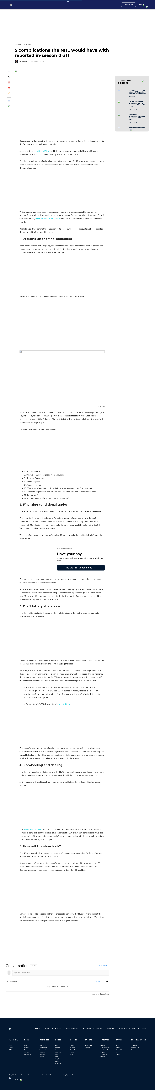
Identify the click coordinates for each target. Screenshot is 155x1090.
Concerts (87, 1047)
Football (72, 1052)
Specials (57, 1061)
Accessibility (87, 1028)
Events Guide (88, 1045)
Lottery (11, 1047)
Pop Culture (104, 1054)
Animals (26, 1052)
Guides (118, 1047)
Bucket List (119, 1049)
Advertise (58, 1028)
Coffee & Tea (58, 1063)
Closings (57, 1049)
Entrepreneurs (135, 1047)
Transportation (43, 1049)
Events (56, 1056)
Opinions (42, 1056)
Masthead (99, 1028)
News (10, 1045)
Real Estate (43, 1045)
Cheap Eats (58, 1059)
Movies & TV (27, 1054)
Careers (143, 1028)
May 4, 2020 (64, 704)
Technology (134, 1045)
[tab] (12, 981)
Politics (11, 1049)
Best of (57, 1054)
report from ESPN (41, 151)
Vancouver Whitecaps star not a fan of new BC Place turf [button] (137, 117)
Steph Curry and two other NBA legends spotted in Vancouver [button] (137, 92)
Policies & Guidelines (72, 1028)
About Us (38, 1028)
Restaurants (58, 1052)
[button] (123, 93)
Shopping (103, 1052)
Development (43, 1047)
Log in (100, 965)
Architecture (43, 1052)
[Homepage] (13, 1028)
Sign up (105, 965)
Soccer (71, 1054)
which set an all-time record (47, 218)
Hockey (72, 1045)
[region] (57, 980)
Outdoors (103, 1045)
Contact (47, 1028)
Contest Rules (122, 1028)
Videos (117, 1054)
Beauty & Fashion (105, 1049)
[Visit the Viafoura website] (104, 994)
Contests (103, 1056)
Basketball (73, 1047)
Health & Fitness (105, 1047)
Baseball (72, 1049)
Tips (117, 1052)
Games (134, 1028)
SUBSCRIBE (128, 4)
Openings (57, 1047)
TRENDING (124, 81)
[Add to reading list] (9, 106)
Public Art (42, 1054)
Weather (26, 1047)
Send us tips (110, 1028)
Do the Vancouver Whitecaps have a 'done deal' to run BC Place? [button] (137, 104)
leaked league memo (32, 829)
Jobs (132, 1049)
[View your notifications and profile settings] (107, 981)
